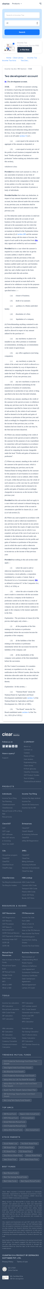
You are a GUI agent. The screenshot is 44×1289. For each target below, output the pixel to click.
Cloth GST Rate (28, 895)
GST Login (6, 831)
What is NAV (6, 988)
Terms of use (22, 1262)
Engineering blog (30, 762)
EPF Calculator (27, 1041)
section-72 (23, 136)
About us (27, 746)
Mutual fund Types (9, 965)
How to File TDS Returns (31, 930)
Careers (27, 753)
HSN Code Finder (28, 882)
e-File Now (24, 50)
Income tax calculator (10, 1003)
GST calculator (7, 1019)
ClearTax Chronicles (31, 772)
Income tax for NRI (29, 808)
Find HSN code (27, 1028)
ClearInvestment (8, 804)
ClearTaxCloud (7, 865)
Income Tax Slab (28, 917)
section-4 (25, 712)
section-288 (21, 234)
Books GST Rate (28, 898)
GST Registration (8, 917)
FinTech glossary (30, 769)
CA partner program (9, 855)
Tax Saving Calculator (30, 1032)
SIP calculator (7, 1016)
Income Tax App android (31, 798)
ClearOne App (27, 871)
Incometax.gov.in (28, 937)
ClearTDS (25, 837)
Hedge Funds (7, 975)
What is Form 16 (28, 924)
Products (16, 4)
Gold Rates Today (9, 1038)
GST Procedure (8, 924)
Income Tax (26, 801)
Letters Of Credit (28, 988)
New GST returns (8, 837)
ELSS (4, 969)
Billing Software (28, 861)
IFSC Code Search (29, 1009)
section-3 (30, 698)
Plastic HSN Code (28, 892)
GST (3, 828)
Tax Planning (7, 801)
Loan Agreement (28, 969)
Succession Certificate (30, 972)
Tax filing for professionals (11, 882)
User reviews (28, 759)
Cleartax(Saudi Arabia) (32, 781)
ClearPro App (7, 868)
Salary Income (27, 927)
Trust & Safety (29, 778)
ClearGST (25, 828)
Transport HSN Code (29, 888)
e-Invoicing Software (30, 834)
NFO (3, 981)
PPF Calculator (27, 1003)
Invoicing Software (29, 865)
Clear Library (28, 765)
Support (5, 758)
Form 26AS (26, 921)
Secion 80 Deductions (30, 804)
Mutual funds (7, 817)
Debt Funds (6, 978)
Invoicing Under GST (9, 939)
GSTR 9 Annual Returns (10, 933)
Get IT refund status (29, 1035)
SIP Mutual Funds (8, 972)
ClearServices (7, 808)
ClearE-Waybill (27, 831)
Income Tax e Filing (9, 798)
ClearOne (25, 858)
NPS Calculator (27, 1022)
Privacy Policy (7, 1262)
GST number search (29, 1006)
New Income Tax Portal (30, 933)
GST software (7, 834)
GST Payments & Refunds (11, 936)
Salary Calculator (28, 1038)
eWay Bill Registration (30, 841)
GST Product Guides (31, 775)
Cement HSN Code (29, 885)
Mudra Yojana (27, 963)
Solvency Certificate (29, 975)
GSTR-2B (5, 942)
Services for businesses (30, 868)
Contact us (28, 750)
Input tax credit (8, 844)
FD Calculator (7, 1035)
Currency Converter (9, 1041)
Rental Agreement (29, 985)
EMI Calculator (7, 1006)
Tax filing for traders (9, 885)
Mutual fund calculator (10, 1009)
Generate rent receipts (31, 1012)
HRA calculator (7, 1028)
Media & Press (29, 756)
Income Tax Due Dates (30, 946)
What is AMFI (7, 985)
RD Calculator (7, 1032)
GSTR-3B (5, 946)
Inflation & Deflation (29, 966)
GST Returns (7, 921)
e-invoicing (6, 841)
